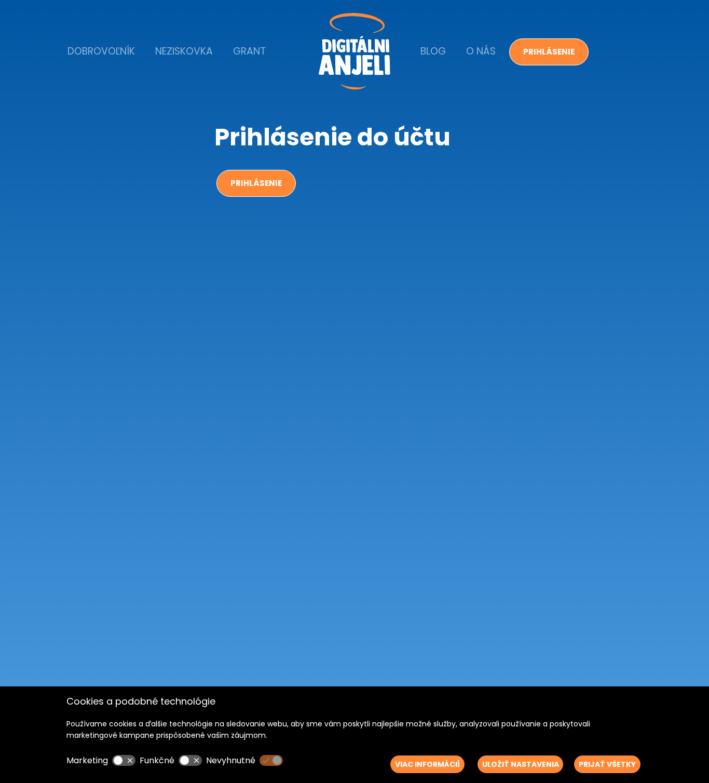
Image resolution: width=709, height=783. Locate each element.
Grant (249, 51)
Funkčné (157, 760)
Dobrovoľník (101, 51)
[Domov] (354, 51)
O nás (481, 51)
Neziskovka (184, 51)
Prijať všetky (607, 764)
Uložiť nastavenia (520, 764)
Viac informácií (427, 764)
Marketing (87, 760)
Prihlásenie (549, 51)
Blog (433, 51)
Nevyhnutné (230, 760)
